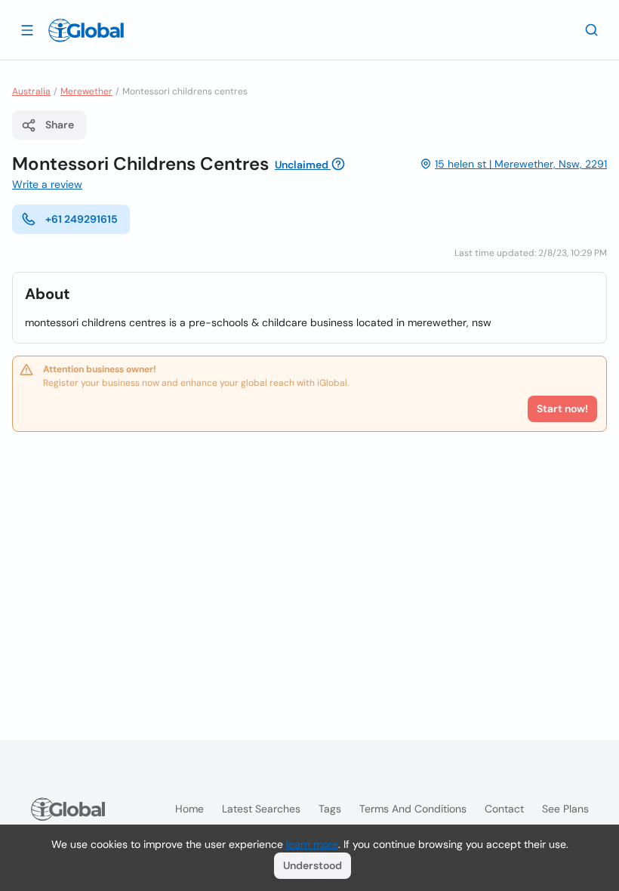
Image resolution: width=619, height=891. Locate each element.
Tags (330, 808)
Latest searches (261, 808)
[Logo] (86, 30)
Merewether (86, 91)
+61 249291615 (81, 219)
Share (59, 124)
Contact (504, 808)
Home (189, 808)
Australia (31, 91)
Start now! (562, 408)
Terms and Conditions (413, 808)
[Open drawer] (27, 29)
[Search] (592, 29)
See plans (565, 808)
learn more (312, 844)
